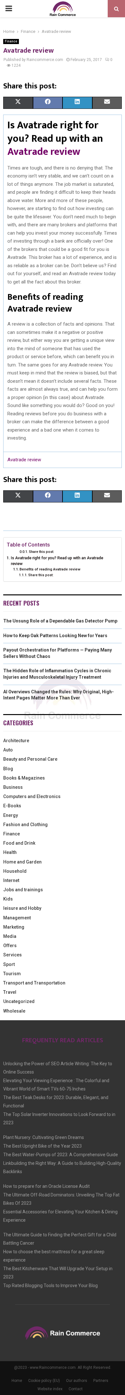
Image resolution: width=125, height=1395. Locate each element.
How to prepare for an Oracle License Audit (46, 1186)
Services (12, 954)
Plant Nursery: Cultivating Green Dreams (43, 1137)
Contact (76, 1389)
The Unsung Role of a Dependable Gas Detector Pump (60, 620)
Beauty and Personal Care (30, 759)
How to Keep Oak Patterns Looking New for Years (55, 635)
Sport (9, 964)
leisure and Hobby (22, 908)
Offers (10, 945)
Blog (8, 768)
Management (17, 917)
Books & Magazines (24, 777)
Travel (9, 992)
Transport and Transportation (34, 982)
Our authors (76, 1380)
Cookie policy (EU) (44, 1380)
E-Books (12, 805)
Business (13, 787)
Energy (10, 815)
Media (9, 936)
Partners (100, 1380)
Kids (8, 898)
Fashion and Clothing (25, 824)
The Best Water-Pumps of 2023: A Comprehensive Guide (60, 1154)
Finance (11, 41)
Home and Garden (22, 861)
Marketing (13, 927)
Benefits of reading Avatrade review (50, 569)
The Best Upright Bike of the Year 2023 (42, 1146)
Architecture (16, 740)
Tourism (12, 973)
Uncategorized (19, 1001)
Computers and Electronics (32, 796)
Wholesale (14, 1011)
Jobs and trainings (23, 889)
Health (10, 852)
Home (17, 1380)
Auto (8, 749)
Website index (50, 1389)
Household (15, 871)
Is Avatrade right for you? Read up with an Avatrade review (57, 560)
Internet (11, 880)
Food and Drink (19, 843)
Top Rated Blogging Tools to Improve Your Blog (50, 1285)
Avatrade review (43, 151)
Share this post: (41, 552)
